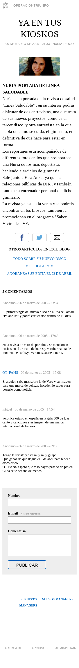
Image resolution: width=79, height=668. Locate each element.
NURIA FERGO (63, 44)
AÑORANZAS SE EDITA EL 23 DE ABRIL (39, 273)
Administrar (65, 648)
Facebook (22, 237)
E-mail (24, 513)
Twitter (39, 237)
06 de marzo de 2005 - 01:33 (27, 44)
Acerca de (13, 648)
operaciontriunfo (31, 5)
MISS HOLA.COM (39, 266)
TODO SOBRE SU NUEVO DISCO (39, 259)
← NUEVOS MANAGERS (28, 602)
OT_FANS (10, 372)
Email (57, 237)
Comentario (17, 531)
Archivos (39, 648)
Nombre (14, 495)
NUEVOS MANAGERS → (57, 602)
